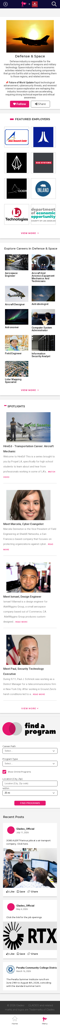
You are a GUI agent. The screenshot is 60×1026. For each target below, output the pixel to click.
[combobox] (30, 783)
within (5, 788)
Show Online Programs (19, 771)
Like (11, 891)
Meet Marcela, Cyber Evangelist (23, 524)
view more (28, 233)
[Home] (29, 4)
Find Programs (30, 803)
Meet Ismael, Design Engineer (22, 596)
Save (22, 891)
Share (41, 104)
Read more (22, 622)
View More (28, 708)
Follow (21, 104)
